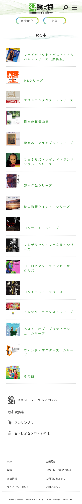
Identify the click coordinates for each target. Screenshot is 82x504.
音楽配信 (27, 21)
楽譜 (54, 21)
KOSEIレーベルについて (38, 400)
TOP (9, 461)
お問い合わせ (53, 487)
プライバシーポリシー (19, 487)
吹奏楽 (19, 412)
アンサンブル (24, 422)
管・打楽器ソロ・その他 (32, 433)
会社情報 (12, 478)
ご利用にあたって (55, 478)
